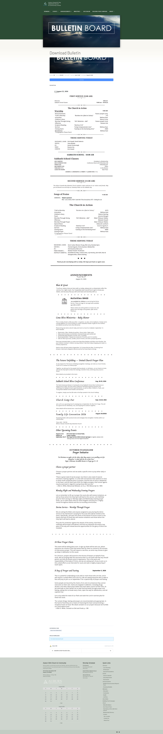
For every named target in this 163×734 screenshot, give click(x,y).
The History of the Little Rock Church (110, 709)
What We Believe (107, 705)
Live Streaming (106, 667)
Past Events (106, 679)
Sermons (46, 11)
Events (55, 11)
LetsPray (105, 697)
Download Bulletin (107, 687)
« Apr (61, 703)
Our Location (107, 716)
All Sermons (106, 669)
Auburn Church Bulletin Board (55, 630)
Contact (105, 714)
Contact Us (106, 718)
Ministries (77, 11)
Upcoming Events (107, 677)
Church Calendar (107, 675)
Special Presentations (108, 671)
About (111, 11)
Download (81, 79)
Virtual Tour (106, 720)
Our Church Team (107, 706)
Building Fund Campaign (100, 11)
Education (105, 691)
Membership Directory (108, 712)
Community (106, 693)
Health (104, 695)
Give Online (86, 11)
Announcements (65, 11)
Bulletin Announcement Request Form (111, 684)
